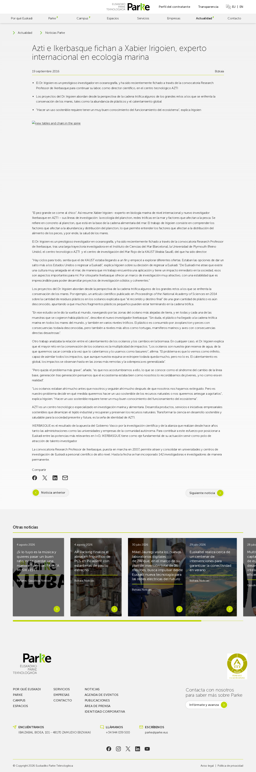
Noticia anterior (53, 492)
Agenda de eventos (101, 695)
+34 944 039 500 (118, 732)
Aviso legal (207, 765)
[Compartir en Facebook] (34, 477)
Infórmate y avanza (204, 705)
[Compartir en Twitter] (45, 477)
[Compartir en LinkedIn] (55, 477)
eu (234, 7)
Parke (52, 18)
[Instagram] (118, 748)
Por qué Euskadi (21, 18)
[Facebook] (109, 748)
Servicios (143, 18)
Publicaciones (97, 700)
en (241, 7)
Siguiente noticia (202, 493)
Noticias (46, 580)
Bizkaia (219, 71)
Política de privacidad (230, 765)
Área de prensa (98, 706)
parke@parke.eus (156, 732)
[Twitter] (128, 748)
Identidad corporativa (105, 711)
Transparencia (208, 7)
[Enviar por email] (65, 477)
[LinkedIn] (137, 748)
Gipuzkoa (34, 580)
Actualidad (204, 18)
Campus (82, 18)
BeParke (22, 580)
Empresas (173, 18)
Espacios (113, 18)
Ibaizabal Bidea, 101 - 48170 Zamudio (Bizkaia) (54, 732)
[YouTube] (147, 748)
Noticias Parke (55, 32)
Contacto (234, 18)
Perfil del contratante (174, 7)
